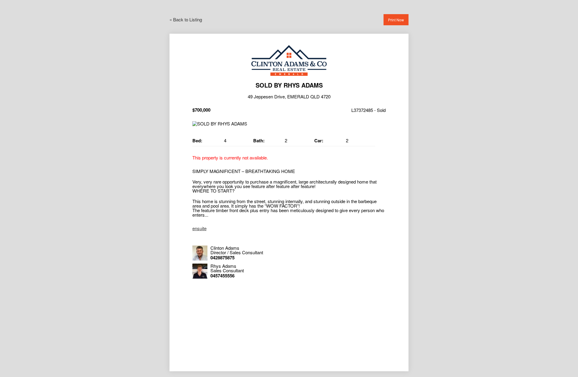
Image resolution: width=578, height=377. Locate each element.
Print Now (396, 19)
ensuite (199, 228)
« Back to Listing (185, 19)
